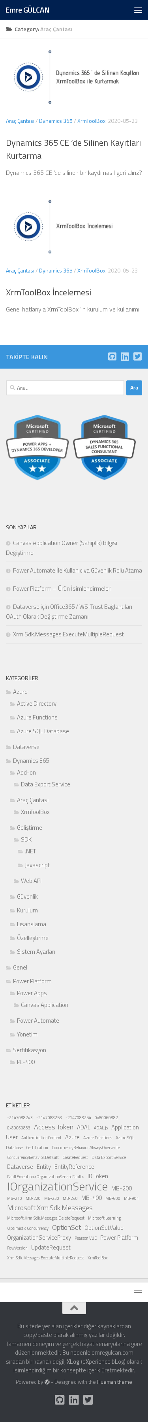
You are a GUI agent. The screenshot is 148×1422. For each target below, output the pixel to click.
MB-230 (51, 1198)
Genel (20, 967)
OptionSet (66, 1227)
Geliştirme (29, 827)
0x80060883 (18, 1128)
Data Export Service (45, 784)
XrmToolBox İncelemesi (48, 292)
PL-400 (26, 1061)
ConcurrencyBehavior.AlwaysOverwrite (86, 1147)
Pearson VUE (86, 1238)
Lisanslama (31, 924)
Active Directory (36, 703)
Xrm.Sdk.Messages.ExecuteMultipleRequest (68, 634)
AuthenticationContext (41, 1138)
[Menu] (138, 10)
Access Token (53, 1127)
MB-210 (14, 1198)
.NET (30, 851)
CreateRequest (75, 1157)
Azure (20, 691)
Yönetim (27, 1034)
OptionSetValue (104, 1227)
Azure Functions (37, 717)
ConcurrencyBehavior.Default (33, 1157)
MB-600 (112, 1198)
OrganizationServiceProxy (39, 1237)
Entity (44, 1166)
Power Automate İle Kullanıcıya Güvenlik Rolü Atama (77, 570)
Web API (31, 880)
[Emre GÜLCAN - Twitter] (137, 356)
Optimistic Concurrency (28, 1228)
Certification (37, 1147)
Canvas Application (44, 1004)
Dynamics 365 (56, 121)
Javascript (37, 865)
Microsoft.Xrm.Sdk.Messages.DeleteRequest (45, 1218)
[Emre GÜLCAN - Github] (112, 356)
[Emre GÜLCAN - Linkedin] (124, 356)
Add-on (26, 772)
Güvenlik (27, 896)
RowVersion (17, 1248)
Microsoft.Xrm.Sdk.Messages (50, 1207)
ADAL (83, 1127)
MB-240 (70, 1198)
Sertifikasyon (29, 1050)
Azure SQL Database (43, 731)
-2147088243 (20, 1117)
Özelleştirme (33, 937)
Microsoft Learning (104, 1218)
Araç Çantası (20, 121)
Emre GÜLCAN (27, 9)
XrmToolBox (91, 121)
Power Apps (32, 992)
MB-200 (121, 1188)
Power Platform (32, 981)
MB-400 (91, 1197)
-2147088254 (78, 1117)
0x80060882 (106, 1117)
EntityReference (74, 1166)
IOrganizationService (57, 1186)
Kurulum (27, 910)
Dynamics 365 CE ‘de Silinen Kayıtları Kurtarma (73, 149)
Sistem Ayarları (36, 951)
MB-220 (33, 1198)
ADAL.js (101, 1128)
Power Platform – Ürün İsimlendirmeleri (62, 588)
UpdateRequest (51, 1247)
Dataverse (26, 746)
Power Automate (38, 1020)
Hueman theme (114, 1382)
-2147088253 (49, 1117)
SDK (26, 839)
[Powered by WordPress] (46, 1382)
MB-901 (131, 1198)
